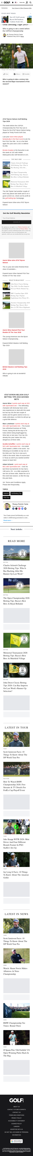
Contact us (17, 1112)
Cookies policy (16, 1123)
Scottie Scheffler (9, 444)
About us (16, 1106)
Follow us (18, 74)
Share (7, 74)
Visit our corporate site (25, 1149)
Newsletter (27, 74)
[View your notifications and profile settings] (13, 2)
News (22, 36)
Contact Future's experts (16, 1109)
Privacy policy (17, 1118)
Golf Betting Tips (16, 493)
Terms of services (23, 227)
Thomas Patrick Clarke (16, 34)
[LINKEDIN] (22, 508)
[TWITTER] (16, 508)
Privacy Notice (24, 228)
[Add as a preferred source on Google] (16, 1141)
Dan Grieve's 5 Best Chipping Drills (22, 8)
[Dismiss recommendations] (31, 13)
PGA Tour (7, 497)
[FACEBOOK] (13, 508)
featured (6, 493)
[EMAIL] (25, 508)
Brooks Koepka (8, 150)
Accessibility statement (16, 1121)
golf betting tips (10, 198)
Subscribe (22, 2)
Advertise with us (16, 1129)
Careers (16, 1126)
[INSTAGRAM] (19, 508)
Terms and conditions (16, 1115)
